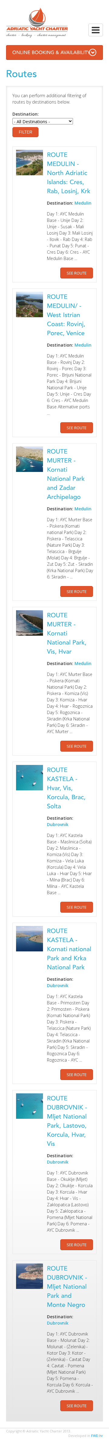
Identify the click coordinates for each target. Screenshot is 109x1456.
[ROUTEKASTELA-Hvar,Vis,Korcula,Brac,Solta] (67, 787)
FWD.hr (97, 1435)
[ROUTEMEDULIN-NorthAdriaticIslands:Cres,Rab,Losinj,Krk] (69, 172)
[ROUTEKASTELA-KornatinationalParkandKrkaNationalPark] (70, 948)
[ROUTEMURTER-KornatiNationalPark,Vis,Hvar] (67, 633)
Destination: (25, 114)
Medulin (82, 203)
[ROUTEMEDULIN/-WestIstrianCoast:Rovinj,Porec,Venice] (67, 314)
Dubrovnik (57, 824)
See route (77, 273)
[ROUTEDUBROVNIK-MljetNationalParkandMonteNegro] (68, 1286)
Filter (25, 132)
